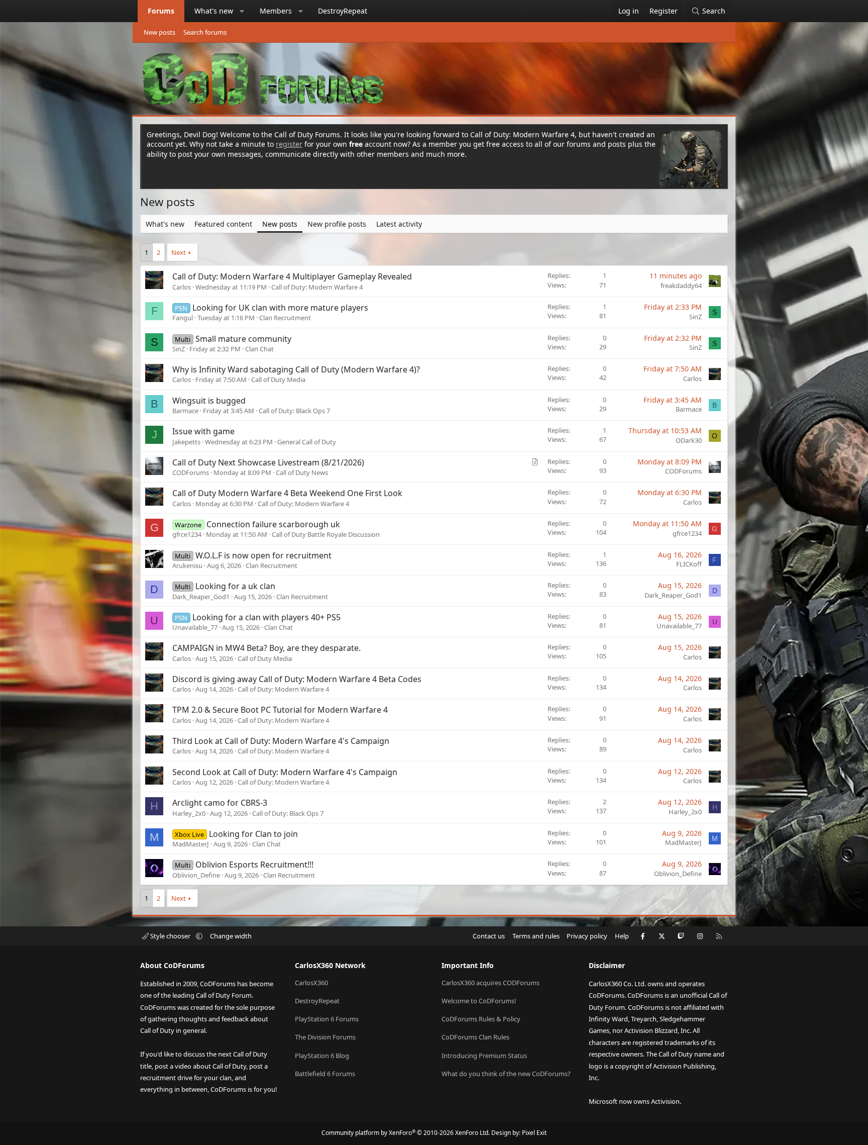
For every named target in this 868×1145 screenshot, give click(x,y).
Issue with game (203, 431)
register (289, 144)
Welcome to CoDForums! (479, 1000)
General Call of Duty (306, 441)
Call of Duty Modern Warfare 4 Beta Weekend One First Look (287, 493)
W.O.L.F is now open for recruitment (263, 555)
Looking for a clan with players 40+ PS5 (266, 617)
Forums (161, 11)
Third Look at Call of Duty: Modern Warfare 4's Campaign (280, 740)
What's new (213, 11)
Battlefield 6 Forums (325, 1073)
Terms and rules (536, 935)
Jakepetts (186, 441)
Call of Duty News (302, 472)
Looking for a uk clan (235, 586)
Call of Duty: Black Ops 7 (294, 410)
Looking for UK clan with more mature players (280, 307)
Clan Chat (259, 348)
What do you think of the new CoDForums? (506, 1073)
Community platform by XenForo (405, 1132)
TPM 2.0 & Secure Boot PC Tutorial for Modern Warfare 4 (280, 709)
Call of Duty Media (278, 379)
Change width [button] (231, 935)
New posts (159, 32)
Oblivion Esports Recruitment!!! (254, 864)
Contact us (489, 935)
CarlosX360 (311, 982)
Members (276, 11)
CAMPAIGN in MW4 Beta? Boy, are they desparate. (266, 647)
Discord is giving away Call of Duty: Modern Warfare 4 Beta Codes (296, 679)
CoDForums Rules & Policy (481, 1018)
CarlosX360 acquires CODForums (490, 982)
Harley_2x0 (188, 813)
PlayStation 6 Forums (327, 1018)
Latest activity (399, 224)
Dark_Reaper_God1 (201, 596)
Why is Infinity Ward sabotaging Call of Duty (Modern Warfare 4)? (296, 369)
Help (622, 935)
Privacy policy (587, 935)
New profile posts (336, 224)
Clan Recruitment (285, 317)
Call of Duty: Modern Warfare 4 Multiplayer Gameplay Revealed (292, 276)
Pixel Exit (534, 1132)
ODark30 (689, 440)
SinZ (695, 316)
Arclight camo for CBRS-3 (219, 802)
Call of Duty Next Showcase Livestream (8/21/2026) (268, 462)
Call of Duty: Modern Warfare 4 (317, 287)
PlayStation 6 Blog (322, 1055)
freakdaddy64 (681, 285)
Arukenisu (187, 565)
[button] (242, 11)
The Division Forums (325, 1036)
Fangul (182, 317)
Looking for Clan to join (253, 833)
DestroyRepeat (342, 11)
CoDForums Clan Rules (475, 1036)
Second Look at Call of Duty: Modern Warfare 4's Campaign (284, 772)
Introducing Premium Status (484, 1055)
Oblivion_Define (196, 875)
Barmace (185, 410)
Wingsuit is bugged (209, 400)
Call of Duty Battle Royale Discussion (326, 534)
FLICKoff (689, 563)
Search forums (205, 32)
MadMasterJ (190, 843)
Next (178, 252)
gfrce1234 (186, 534)
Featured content (223, 224)
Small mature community (243, 338)
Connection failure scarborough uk (273, 524)
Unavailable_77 (195, 627)
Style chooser (170, 935)
